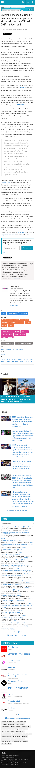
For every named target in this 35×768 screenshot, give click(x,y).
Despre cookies (5, 764)
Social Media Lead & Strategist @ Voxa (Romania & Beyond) (16, 606)
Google (13, 322)
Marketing (4, 349)
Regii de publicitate (16, 741)
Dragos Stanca (6, 331)
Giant (3, 313)
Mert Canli (24, 331)
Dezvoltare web (11, 669)
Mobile (13, 349)
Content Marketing (20, 724)
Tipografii (4, 744)
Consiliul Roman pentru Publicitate (17, 675)
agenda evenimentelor (9, 235)
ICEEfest (23, 88)
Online (18, 349)
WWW (30, 361)
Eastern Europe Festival (21, 320)
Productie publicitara (6, 736)
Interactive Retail (23, 729)
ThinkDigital (14, 286)
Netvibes (11, 667)
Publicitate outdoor (6, 741)
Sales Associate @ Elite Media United (13, 600)
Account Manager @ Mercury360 (11, 590)
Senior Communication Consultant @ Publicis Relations (18, 581)
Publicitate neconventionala (18, 739)
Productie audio (19, 734)
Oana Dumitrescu (7, 334)
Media (9, 349)
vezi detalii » (14, 305)
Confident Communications (19, 654)
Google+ (19, 359)
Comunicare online (12, 662)
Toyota (4, 325)
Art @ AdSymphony (8, 628)
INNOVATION (5, 182)
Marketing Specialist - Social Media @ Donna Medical (17, 527)
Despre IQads (4, 755)
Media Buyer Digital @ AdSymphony (12, 618)
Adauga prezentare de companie (18, 718)
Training (10, 744)
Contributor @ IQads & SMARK (9, 759)
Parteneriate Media (14, 755)
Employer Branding (15, 726)
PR (8, 656)
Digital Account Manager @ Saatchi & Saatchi (15, 623)
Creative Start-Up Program (8, 757)
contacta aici (15, 278)
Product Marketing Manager (23, 343)
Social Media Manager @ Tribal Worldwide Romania (17, 570)
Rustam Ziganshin (7, 337)
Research (25, 741)
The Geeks (12, 708)
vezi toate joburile (17, 632)
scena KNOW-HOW (18, 105)
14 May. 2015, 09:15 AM (8, 29)
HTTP (24, 359)
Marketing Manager (7, 343)
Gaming (16, 729)
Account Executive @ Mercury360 (12, 595)
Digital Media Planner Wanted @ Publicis (13, 576)
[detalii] (26, 530)
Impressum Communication (19, 688)
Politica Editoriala (23, 759)
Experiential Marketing (7, 729)
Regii (21, 349)
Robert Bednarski (20, 334)
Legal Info (15, 761)
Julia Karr (16, 331)
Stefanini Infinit (14, 701)
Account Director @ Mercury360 (11, 584)
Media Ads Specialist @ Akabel (11, 612)
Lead (2, 361)
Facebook (5, 322)
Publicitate (10, 649)
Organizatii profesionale (13, 678)
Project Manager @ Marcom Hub (11, 540)
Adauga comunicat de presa (18, 511)
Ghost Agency (13, 647)
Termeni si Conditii (22, 763)
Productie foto (28, 734)
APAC (4, 320)
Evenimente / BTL (26, 726)
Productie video (16, 736)
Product (21, 361)
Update (18, 29)
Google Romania (12, 313)
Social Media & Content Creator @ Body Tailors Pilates (18, 560)
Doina (10, 320)
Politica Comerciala (6, 761)
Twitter (11, 325)
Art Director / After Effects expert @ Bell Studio (15, 565)
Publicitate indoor (6, 739)
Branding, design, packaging (8, 721)
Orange (28, 322)
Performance (14, 361)
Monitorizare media (6, 734)
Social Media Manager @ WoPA (11, 555)
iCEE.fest (24, 29)
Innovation (29, 359)
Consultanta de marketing (8, 724)
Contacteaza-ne (14, 764)
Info (4, 252)
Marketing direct (5, 731)
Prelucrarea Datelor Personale (8, 763)
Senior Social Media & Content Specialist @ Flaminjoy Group (17, 545)
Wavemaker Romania (16, 681)
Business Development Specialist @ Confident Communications (15, 533)
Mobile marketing (26, 703)
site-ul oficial (22, 232)
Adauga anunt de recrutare (18, 635)
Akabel (10, 694)
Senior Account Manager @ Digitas (12, 549)
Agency (3, 359)
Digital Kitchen (14, 660)
